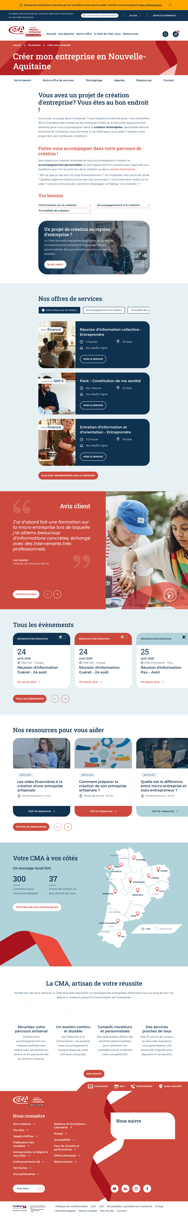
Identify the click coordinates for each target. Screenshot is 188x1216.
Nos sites (23, 1188)
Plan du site (107, 1210)
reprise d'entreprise (122, 169)
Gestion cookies (87, 1210)
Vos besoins (66, 33)
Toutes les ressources (31, 826)
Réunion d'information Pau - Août (161, 669)
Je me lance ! (55, 264)
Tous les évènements (30, 698)
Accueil (51, 33)
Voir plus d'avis (26, 594)
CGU (93, 1206)
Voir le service (94, 360)
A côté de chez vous (107, 33)
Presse (159, 1206)
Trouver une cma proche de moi (37, 907)
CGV (101, 1206)
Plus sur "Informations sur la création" (68, 475)
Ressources (130, 33)
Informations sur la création (61, 310)
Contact (122, 1210)
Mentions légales (65, 1210)
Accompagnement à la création (104, 310)
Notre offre (84, 33)
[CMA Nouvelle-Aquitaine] (27, 31)
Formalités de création (143, 310)
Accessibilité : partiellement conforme (129, 1206)
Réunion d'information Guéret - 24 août (37, 669)
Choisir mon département (101, 15)
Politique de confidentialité (71, 1206)
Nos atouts (94, 1073)
